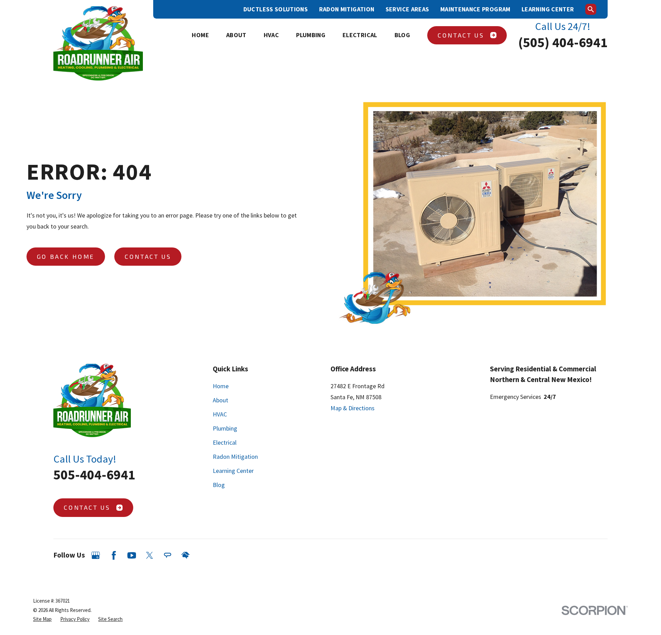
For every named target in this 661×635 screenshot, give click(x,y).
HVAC (220, 414)
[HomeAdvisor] (185, 555)
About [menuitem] (236, 35)
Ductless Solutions (275, 9)
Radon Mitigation (347, 9)
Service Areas (407, 9)
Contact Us (461, 35)
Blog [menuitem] (402, 35)
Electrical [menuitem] (360, 35)
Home (221, 386)
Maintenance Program (475, 9)
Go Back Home (66, 256)
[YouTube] (131, 555)
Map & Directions (352, 408)
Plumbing (225, 428)
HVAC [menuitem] (271, 35)
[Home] (98, 43)
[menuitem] (42, 619)
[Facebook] (113, 555)
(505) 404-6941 (563, 42)
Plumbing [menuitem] (310, 35)
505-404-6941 (94, 474)
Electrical (225, 442)
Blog (219, 485)
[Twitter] (149, 555)
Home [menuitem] (200, 35)
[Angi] (167, 555)
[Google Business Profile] (95, 555)
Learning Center (548, 9)
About (220, 400)
